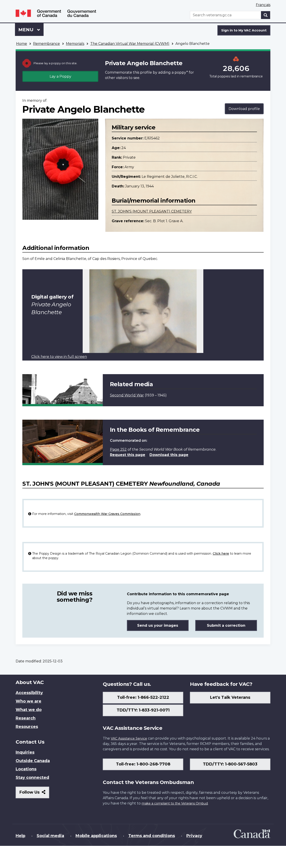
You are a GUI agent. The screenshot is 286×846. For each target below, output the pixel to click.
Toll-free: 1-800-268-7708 (143, 764)
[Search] (265, 15)
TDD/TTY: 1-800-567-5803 (230, 764)
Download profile (244, 109)
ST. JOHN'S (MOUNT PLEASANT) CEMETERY (152, 211)
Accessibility (29, 692)
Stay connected (32, 777)
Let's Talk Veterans (230, 697)
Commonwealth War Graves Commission (107, 514)
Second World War (127, 395)
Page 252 (118, 449)
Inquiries (25, 752)
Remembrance (46, 43)
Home (21, 43)
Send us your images (157, 625)
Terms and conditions (151, 835)
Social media (50, 835)
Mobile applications (96, 835)
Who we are (28, 701)
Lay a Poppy (60, 76)
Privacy (194, 835)
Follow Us (34, 794)
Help (20, 835)
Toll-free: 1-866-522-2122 (143, 697)
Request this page (127, 455)
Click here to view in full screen (59, 357)
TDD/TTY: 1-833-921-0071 (143, 710)
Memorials (75, 43)
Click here (221, 554)
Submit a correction (226, 625)
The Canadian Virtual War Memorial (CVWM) (129, 43)
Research (26, 718)
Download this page (168, 455)
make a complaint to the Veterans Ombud (175, 803)
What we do (29, 709)
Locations (26, 769)
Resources (27, 726)
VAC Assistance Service (129, 738)
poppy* (181, 72)
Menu (26, 29)
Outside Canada (33, 760)
